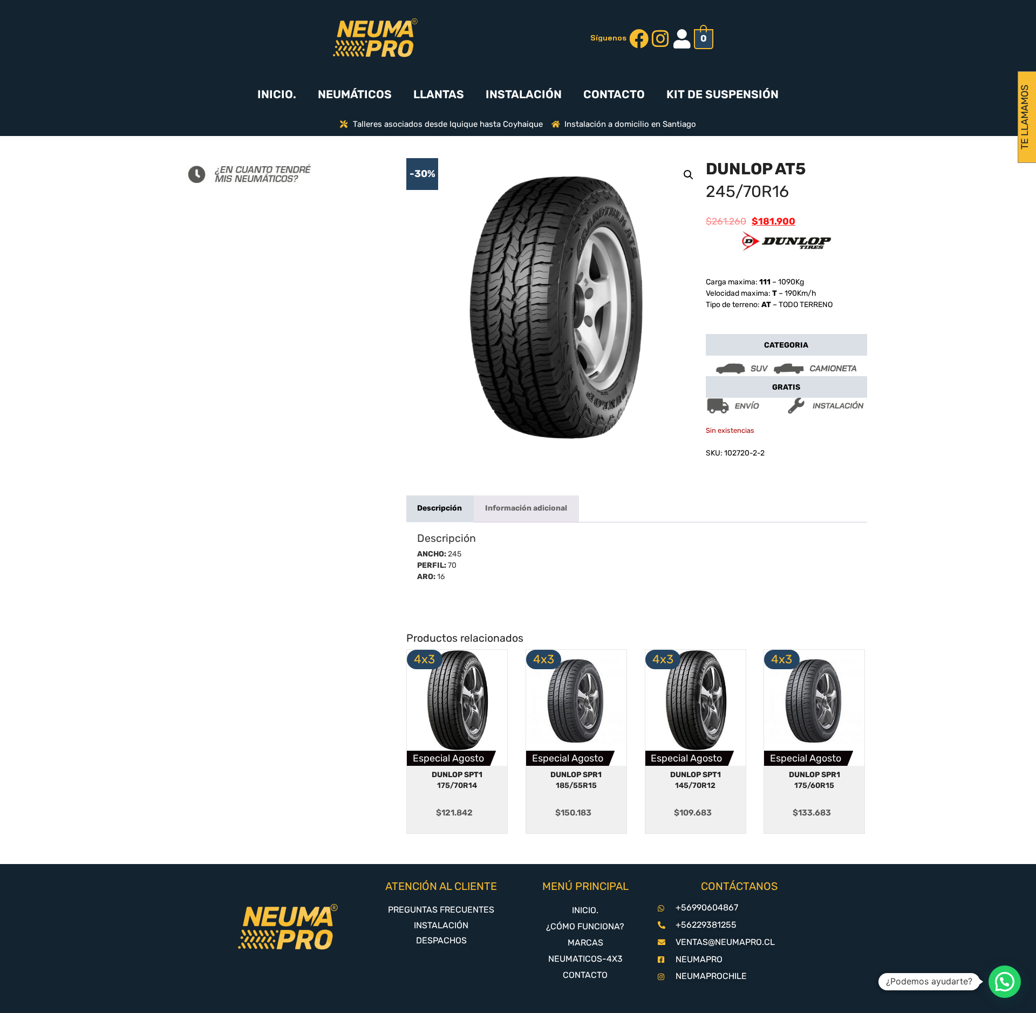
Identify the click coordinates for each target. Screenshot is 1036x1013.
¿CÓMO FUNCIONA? (585, 926)
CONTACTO (614, 94)
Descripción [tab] (439, 508)
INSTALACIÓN (524, 94)
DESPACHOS (441, 940)
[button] (688, 175)
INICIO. (276, 94)
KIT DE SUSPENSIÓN (722, 94)
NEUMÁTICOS (355, 94)
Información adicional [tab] (526, 508)
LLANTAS (438, 94)
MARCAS (585, 942)
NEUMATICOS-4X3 (585, 959)
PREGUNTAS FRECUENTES (441, 910)
